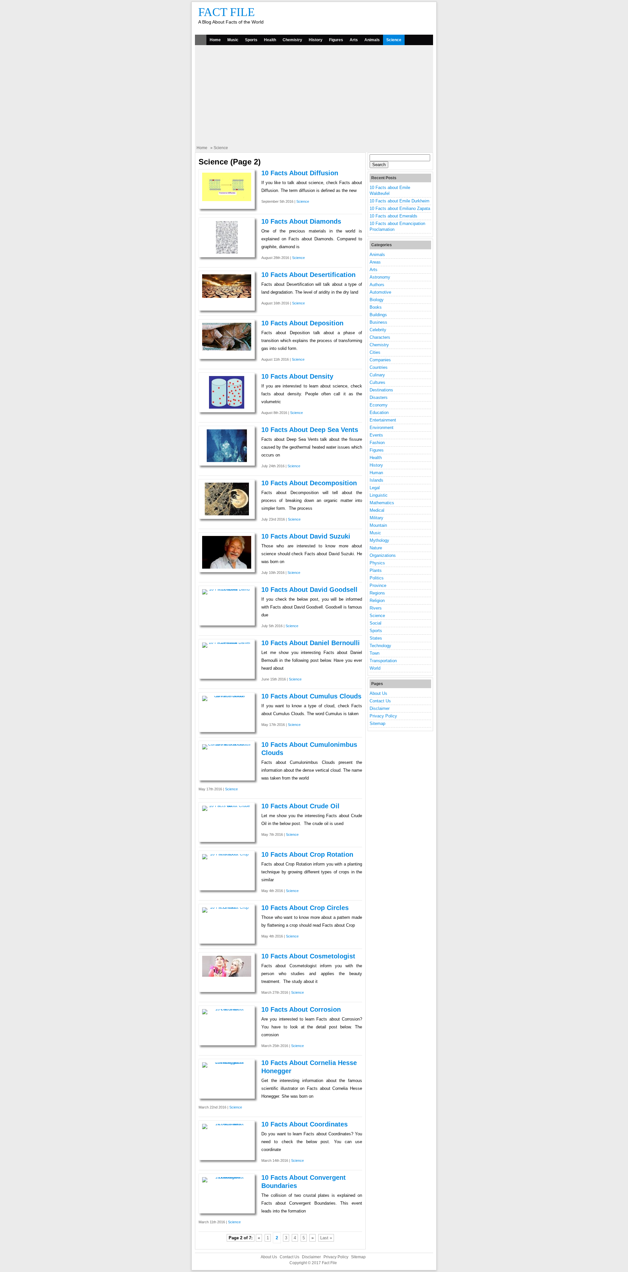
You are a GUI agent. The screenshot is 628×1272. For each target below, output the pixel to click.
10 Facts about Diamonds (301, 221)
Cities (375, 352)
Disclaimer (380, 708)
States (376, 638)
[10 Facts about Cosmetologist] (226, 975)
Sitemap (377, 723)
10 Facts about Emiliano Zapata (400, 208)
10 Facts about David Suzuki (305, 536)
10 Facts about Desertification (308, 274)
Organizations (383, 555)
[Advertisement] (314, 96)
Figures (336, 40)
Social (375, 623)
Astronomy (380, 277)
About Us (378, 693)
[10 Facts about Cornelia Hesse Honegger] (226, 1062)
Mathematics (382, 502)
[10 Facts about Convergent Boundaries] (226, 1177)
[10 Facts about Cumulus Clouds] (226, 695)
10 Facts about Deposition (302, 323)
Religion (377, 600)
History (316, 40)
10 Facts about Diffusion (299, 173)
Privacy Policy (383, 715)
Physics (377, 562)
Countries (379, 367)
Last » (326, 1237)
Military (376, 517)
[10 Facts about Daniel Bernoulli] (226, 642)
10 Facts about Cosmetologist (308, 956)
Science (393, 40)
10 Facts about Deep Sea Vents (309, 429)
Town (374, 653)
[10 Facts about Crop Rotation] (226, 853)
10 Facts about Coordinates (304, 1124)
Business (378, 322)
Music (232, 40)
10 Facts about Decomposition (309, 483)
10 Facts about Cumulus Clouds (311, 696)
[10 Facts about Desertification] (226, 296)
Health (270, 40)
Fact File (226, 12)
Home (215, 40)
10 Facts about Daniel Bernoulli (310, 642)
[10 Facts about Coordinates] (226, 1123)
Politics (377, 578)
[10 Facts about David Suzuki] (226, 567)
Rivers (376, 608)
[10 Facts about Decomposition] (227, 513)
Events (376, 435)
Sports (251, 40)
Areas (375, 262)
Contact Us (380, 700)
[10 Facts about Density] (226, 407)
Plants (376, 570)
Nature (376, 547)
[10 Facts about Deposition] (226, 349)
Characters (380, 337)
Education (379, 412)
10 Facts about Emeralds (393, 216)
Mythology (379, 540)
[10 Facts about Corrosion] (226, 1008)
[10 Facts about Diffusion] (226, 199)
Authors (377, 284)
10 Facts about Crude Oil (300, 806)
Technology (380, 645)
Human (376, 472)
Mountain (378, 525)
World (375, 668)
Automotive (380, 292)
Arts (354, 40)
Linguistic (379, 495)
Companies (380, 359)
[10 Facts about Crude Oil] (226, 805)
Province (378, 585)
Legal (375, 487)
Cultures (377, 382)
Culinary (377, 374)
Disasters (379, 397)
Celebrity (378, 329)
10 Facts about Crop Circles (305, 907)
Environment (381, 427)
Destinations (381, 389)
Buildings (378, 314)
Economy (379, 405)
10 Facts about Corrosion (301, 1009)
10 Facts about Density (297, 376)
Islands (376, 480)
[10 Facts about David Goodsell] (226, 589)
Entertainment (383, 420)
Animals (372, 40)
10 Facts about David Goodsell (309, 589)
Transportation (383, 660)
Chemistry (292, 40)
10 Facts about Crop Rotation (307, 854)
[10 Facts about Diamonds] (227, 252)
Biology (377, 299)
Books (376, 307)
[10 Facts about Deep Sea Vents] (227, 460)
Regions (377, 593)
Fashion (377, 442)
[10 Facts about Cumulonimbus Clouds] (226, 744)
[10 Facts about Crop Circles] (226, 907)
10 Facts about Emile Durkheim (399, 200)
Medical (377, 510)
